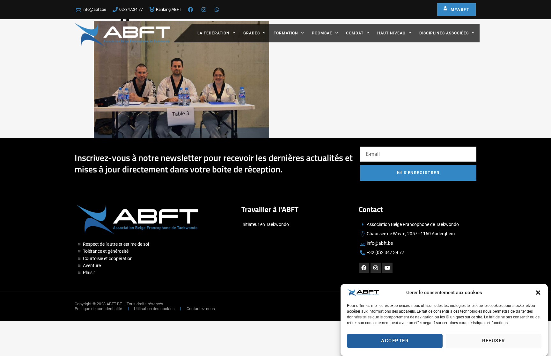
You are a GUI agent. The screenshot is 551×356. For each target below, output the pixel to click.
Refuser (493, 341)
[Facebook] (364, 268)
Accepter (394, 341)
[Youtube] (387, 268)
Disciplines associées (444, 33)
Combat (355, 33)
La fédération (213, 33)
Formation (286, 33)
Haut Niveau (391, 33)
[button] (538, 292)
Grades (251, 33)
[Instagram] (376, 268)
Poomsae (322, 33)
